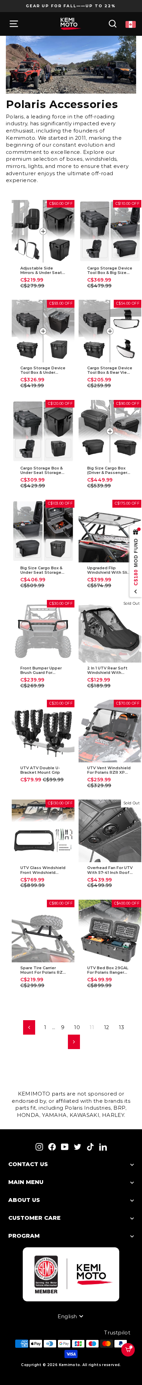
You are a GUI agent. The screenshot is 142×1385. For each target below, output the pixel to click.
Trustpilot (117, 1333)
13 (121, 1027)
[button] (131, 1358)
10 (77, 1027)
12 (106, 1027)
